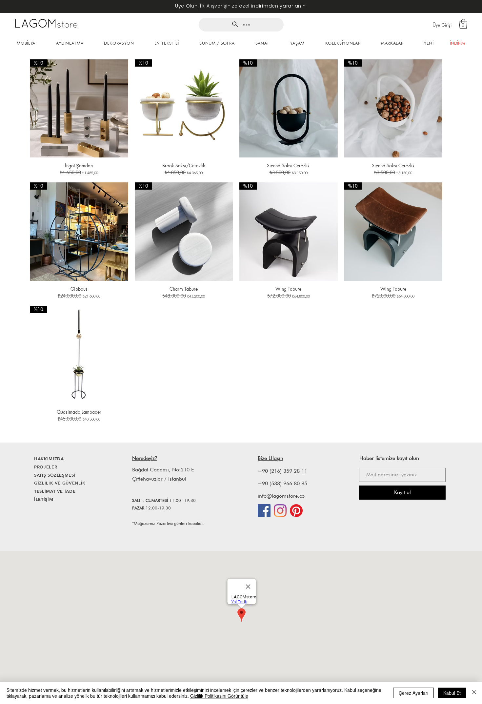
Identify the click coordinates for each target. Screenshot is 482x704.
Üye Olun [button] (186, 6)
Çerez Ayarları (413, 693)
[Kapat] (474, 693)
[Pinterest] (296, 510)
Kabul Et (452, 693)
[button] (463, 24)
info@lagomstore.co (281, 496)
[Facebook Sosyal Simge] (264, 510)
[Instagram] (280, 510)
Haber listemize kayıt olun (389, 458)
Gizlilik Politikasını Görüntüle (219, 696)
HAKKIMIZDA (49, 458)
